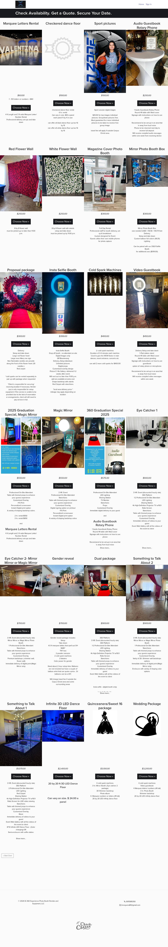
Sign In (149, 4)
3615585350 (130, 901)
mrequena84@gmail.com (130, 905)
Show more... (105, 548)
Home (141, 4)
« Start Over (7, 856)
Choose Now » (21, 107)
